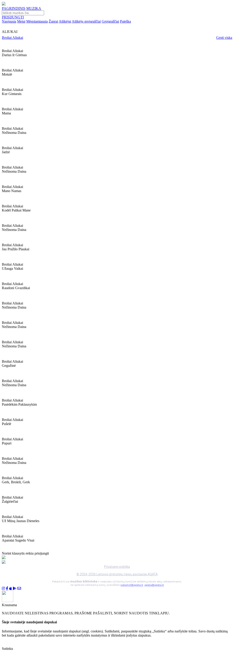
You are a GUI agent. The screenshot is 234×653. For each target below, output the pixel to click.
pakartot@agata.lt (131, 585)
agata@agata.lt (154, 585)
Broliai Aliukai (12, 38)
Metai (21, 21)
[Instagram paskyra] (3, 588)
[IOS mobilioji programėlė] (10, 588)
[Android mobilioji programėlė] (14, 588)
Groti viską (224, 38)
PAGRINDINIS (13, 8)
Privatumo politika (117, 567)
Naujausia (9, 21)
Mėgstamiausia (37, 21)
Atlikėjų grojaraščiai (86, 21)
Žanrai (53, 21)
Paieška (125, 21)
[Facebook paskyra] (7, 588)
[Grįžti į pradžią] (3, 4)
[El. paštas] (19, 588)
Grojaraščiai (110, 21)
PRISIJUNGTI (13, 17)
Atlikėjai (65, 21)
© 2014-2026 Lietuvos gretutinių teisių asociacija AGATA (117, 574)
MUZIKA (33, 8)
